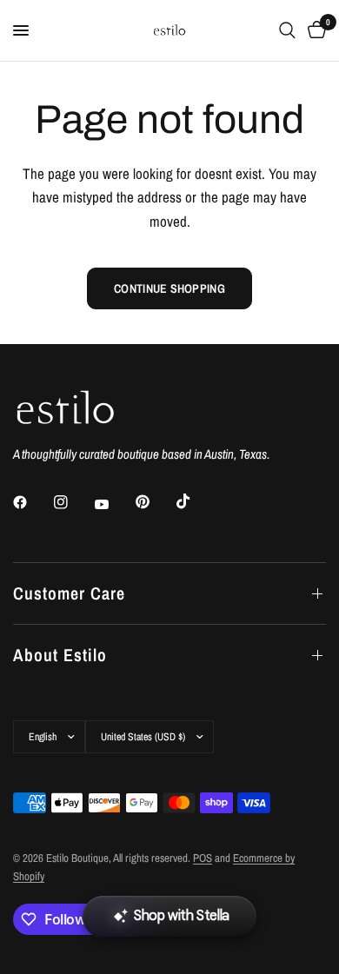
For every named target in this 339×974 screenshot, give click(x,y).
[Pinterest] (155, 502)
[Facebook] (32, 502)
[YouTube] (114, 504)
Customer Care (69, 593)
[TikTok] (195, 501)
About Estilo (60, 654)
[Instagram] (73, 502)
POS (202, 858)
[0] (314, 30)
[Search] (287, 30)
